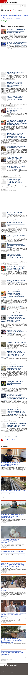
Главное (4, 15)
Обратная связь (4, 669)
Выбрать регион (5, 671)
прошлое (13, 436)
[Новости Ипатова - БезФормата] (9, 2)
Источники (17, 15)
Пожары (17, 18)
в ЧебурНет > (6, 21)
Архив (11, 15)
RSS (12, 672)
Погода (25, 15)
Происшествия (8, 18)
